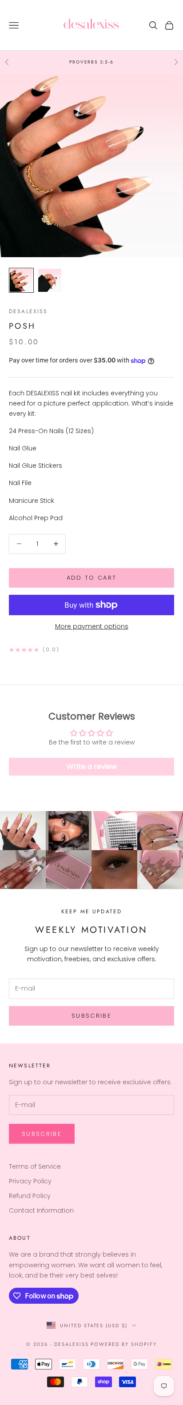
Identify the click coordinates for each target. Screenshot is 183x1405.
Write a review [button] (92, 766)
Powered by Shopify (124, 1344)
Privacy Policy (30, 1181)
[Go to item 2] (49, 280)
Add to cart (92, 577)
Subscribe (91, 1015)
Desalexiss (28, 311)
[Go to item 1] (21, 280)
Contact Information (41, 1210)
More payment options (91, 626)
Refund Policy (30, 1195)
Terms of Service (35, 1166)
